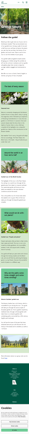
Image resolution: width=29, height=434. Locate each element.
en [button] (18, 2)
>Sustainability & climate (14, 374)
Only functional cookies (14, 421)
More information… (22, 416)
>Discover (15, 392)
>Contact (14, 378)
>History (14, 372)
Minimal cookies (14, 426)
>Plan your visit (14, 393)
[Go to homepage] (4, 2)
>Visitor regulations (15, 394)
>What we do (14, 371)
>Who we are (14, 375)
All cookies (14, 430)
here (6, 358)
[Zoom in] (2, 347)
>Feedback (14, 395)
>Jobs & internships (14, 377)
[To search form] (23, 2)
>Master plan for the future (14, 373)
